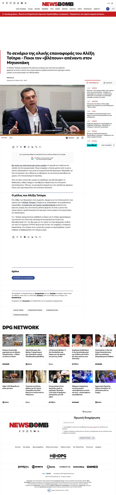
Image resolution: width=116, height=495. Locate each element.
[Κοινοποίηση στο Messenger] (24, 147)
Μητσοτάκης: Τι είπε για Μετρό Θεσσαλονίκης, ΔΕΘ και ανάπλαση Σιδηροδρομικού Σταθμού (104, 353)
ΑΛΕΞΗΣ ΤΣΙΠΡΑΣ (18, 310)
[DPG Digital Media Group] (58, 457)
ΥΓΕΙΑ (51, 9)
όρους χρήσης (93, 427)
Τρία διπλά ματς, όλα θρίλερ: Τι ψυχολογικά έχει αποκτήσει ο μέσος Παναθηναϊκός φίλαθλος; (35, 353)
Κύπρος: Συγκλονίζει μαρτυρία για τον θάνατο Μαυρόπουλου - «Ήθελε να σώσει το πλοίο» (11, 353)
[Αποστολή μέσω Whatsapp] (28, 147)
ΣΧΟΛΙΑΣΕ (71, 138)
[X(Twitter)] (7, 3)
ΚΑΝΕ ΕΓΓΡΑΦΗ (85, 438)
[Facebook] (3, 3)
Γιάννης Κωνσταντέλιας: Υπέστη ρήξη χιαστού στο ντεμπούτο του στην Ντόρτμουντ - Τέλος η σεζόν (100, 105)
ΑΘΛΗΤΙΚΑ (65, 9)
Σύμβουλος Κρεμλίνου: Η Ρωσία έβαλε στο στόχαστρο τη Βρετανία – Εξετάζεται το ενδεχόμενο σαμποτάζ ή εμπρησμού (99, 125)
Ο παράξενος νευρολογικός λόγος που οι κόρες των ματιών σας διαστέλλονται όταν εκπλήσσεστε (99, 115)
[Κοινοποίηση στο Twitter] (21, 147)
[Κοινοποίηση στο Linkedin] (32, 147)
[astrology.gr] (64, 467)
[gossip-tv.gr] (23, 467)
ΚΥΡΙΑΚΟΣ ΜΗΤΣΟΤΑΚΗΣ (35, 310)
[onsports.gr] (37, 467)
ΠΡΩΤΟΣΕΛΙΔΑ (88, 9)
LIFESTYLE (73, 9)
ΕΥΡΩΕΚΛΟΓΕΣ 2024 (52, 310)
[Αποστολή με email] (40, 147)
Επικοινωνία (89, 447)
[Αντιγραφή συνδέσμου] (77, 138)
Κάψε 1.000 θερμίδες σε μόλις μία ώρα (10, 387)
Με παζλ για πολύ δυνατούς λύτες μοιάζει (29, 165)
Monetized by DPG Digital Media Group (64, 473)
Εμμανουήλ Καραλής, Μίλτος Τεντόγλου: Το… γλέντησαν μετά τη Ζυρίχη (103, 389)
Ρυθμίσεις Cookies (65, 447)
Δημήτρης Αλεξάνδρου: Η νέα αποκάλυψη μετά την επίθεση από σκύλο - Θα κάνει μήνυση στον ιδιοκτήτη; (81, 354)
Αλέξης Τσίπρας (29, 202)
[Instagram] (14, 3)
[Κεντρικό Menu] (113, 8)
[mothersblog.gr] (78, 467)
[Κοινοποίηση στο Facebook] (17, 147)
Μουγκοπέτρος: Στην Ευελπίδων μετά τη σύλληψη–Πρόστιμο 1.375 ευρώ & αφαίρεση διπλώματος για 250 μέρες (57, 391)
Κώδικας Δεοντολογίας (52, 447)
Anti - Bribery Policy (78, 447)
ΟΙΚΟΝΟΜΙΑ (45, 9)
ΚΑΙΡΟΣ (80, 9)
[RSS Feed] (25, 3)
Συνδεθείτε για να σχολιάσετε (23, 278)
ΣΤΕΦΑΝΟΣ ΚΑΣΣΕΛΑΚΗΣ (20, 315)
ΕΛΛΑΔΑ (30, 9)
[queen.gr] (51, 467)
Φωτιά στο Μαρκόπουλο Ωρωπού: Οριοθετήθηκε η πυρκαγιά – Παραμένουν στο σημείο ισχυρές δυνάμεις (61, 14)
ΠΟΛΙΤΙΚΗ (37, 9)
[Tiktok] (18, 3)
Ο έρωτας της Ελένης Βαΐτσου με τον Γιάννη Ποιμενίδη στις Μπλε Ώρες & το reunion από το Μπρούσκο (35, 390)
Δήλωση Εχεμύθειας (38, 447)
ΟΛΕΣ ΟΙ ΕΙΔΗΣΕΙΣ (21, 9)
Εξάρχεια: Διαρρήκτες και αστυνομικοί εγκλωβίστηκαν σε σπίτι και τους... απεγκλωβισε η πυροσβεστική (81, 390)
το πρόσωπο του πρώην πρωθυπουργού (38, 205)
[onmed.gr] (92, 467)
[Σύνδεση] (107, 8)
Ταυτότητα (17, 447)
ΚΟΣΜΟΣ (57, 9)
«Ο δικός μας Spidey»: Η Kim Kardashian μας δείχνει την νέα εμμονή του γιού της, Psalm (57, 353)
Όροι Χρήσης (26, 447)
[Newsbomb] (29, 425)
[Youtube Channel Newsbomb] (22, 3)
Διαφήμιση (98, 447)
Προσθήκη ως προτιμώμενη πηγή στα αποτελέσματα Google (43, 158)
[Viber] (10, 3)
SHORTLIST (97, 9)
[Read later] (82, 138)
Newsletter (26, 301)
